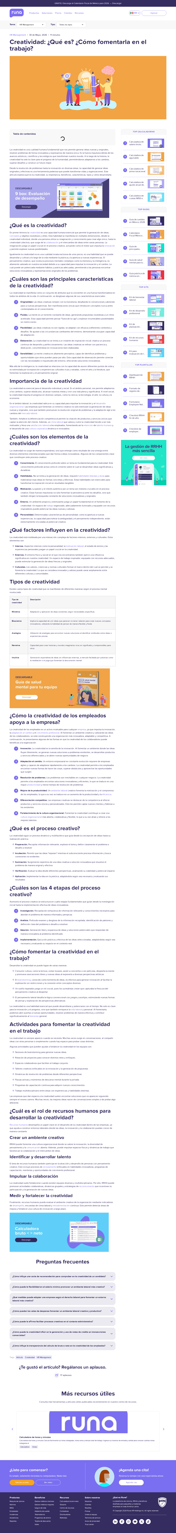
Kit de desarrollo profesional (137, 312)
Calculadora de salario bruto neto (136, 143)
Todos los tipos (65, 25)
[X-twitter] (141, 1521)
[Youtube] (135, 1521)
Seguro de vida (40, 1508)
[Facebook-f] (121, 1521)
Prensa (87, 1511)
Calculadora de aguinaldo (136, 156)
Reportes (13, 1521)
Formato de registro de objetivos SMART (134, 389)
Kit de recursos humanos (136, 339)
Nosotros (88, 1501)
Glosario (63, 1505)
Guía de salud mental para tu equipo (136, 261)
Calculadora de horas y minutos (35, 1437)
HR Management (27, 25)
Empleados (14, 1511)
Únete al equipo (91, 1514)
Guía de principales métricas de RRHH (134, 248)
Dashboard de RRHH (136, 376)
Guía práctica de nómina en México (137, 274)
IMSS (12, 1508)
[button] (12, 1429)
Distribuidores (65, 1514)
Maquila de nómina (17, 1501)
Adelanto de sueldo (42, 1511)
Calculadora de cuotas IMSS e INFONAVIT (136, 197)
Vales (37, 1524)
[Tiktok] (148, 1521)
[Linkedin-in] (115, 1521)
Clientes (88, 1505)
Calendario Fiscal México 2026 (135, 234)
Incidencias (14, 1514)
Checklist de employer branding (135, 430)
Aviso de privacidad (92, 1521)
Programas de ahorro (43, 1518)
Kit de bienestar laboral (136, 298)
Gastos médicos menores (44, 1501)
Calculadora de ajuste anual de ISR (136, 183)
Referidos (63, 1518)
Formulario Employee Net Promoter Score (136, 403)
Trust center (89, 1524)
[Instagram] (128, 1521)
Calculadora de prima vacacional (137, 170)
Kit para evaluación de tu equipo (137, 352)
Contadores (64, 1511)
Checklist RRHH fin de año (137, 416)
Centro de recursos (67, 1508)
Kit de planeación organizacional (136, 325)
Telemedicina (40, 1514)
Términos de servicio (92, 1518)
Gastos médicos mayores (44, 1505)
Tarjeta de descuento (43, 1521)
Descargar (117, 3)
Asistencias (14, 1518)
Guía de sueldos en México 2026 (137, 221)
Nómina (13, 1505)
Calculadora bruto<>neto (69, 1501)
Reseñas (88, 1508)
